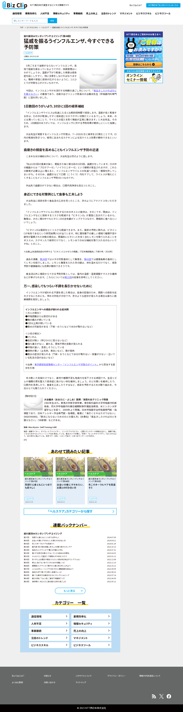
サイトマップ (81, 682)
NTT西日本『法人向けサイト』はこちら (163, 5)
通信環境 (36, 616)
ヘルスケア (45, 27)
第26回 (43, 259)
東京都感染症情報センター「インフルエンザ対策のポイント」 (66, 364)
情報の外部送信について (150, 675)
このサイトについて (84, 675)
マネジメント (80, 638)
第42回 (87, 259)
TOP (21, 27)
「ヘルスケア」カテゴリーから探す (70, 511)
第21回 (68, 277)
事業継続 (36, 631)
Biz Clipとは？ (136, 5)
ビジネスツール (82, 645)
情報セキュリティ (82, 623)
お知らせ (47, 675)
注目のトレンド (39, 638)
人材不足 (36, 623)
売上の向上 (79, 631)
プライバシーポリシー (116, 675)
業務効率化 (79, 616)
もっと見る (69, 591)
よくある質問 (17, 682)
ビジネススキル (32, 27)
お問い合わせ (49, 682)
